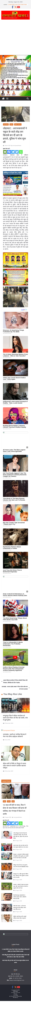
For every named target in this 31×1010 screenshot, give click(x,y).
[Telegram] (13, 152)
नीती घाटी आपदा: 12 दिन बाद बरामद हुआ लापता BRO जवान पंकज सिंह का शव (19, 907)
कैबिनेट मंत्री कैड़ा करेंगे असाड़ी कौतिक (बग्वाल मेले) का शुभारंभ (19, 917)
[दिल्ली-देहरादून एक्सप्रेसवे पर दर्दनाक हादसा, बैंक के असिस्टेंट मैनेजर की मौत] (6, 898)
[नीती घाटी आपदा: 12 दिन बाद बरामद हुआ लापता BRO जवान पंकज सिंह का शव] (6, 909)
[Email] (5, 152)
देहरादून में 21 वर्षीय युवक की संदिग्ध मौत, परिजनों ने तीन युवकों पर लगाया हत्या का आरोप (20, 875)
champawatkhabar (17, 145)
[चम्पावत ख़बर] (3, 99)
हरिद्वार (13, 801)
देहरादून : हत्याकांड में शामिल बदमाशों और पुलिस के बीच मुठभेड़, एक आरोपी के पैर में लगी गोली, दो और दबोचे (20, 855)
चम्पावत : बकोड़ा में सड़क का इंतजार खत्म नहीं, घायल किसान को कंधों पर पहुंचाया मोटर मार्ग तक (20, 886)
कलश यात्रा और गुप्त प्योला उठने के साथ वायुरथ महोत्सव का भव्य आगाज (20, 846)
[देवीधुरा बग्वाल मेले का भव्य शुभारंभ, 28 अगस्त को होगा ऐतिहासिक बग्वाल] (6, 867)
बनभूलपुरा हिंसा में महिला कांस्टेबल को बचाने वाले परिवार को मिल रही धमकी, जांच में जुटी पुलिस (15, 717)
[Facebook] (9, 152)
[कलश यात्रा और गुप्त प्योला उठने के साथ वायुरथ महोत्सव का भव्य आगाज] (6, 847)
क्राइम (4, 801)
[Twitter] (17, 152)
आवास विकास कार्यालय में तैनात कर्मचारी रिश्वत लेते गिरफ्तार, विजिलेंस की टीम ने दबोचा (15, 681)
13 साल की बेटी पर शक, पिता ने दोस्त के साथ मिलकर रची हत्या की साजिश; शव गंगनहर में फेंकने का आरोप (14, 809)
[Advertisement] (15, 38)
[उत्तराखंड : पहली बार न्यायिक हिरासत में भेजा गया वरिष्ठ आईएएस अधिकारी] (8, 730)
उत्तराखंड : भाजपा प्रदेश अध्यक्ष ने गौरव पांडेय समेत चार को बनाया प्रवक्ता (15, 688)
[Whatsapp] (21, 152)
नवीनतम (11, 124)
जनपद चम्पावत (6, 124)
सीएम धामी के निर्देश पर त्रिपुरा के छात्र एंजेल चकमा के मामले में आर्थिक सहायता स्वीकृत (14, 765)
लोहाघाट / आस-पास (18, 124)
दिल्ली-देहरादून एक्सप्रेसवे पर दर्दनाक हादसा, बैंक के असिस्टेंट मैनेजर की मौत (19, 896)
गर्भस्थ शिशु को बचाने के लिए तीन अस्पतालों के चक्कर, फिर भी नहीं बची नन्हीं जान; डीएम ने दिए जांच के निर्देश (20, 835)
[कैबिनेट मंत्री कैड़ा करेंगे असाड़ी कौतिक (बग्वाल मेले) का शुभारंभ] (6, 918)
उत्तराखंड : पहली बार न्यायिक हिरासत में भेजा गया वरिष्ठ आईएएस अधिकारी (14, 735)
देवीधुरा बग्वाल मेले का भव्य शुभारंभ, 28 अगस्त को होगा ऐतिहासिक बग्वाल (17, 5)
